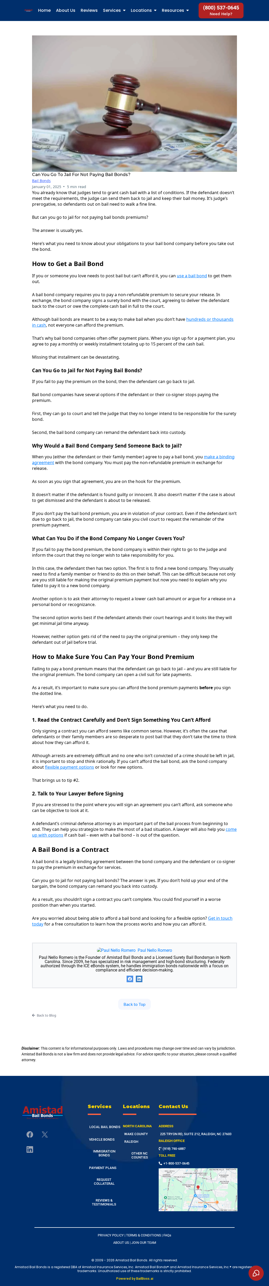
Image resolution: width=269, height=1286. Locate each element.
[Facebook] (130, 979)
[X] (44, 1134)
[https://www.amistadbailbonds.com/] (42, 1112)
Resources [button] (173, 10)
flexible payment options (69, 767)
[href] (198, 1189)
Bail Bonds (41, 180)
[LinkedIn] (139, 979)
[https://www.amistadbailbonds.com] (28, 10)
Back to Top (134, 1004)
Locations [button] (142, 10)
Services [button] (112, 10)
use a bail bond (192, 276)
